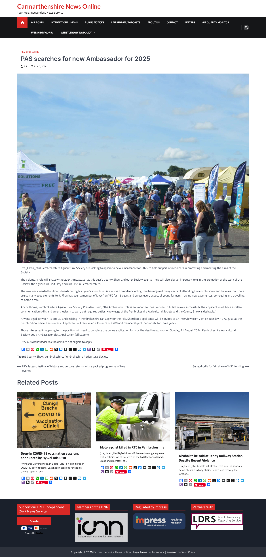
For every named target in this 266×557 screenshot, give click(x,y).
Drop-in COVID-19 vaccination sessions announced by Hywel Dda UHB (50, 455)
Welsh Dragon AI (42, 32)
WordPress (188, 552)
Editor (27, 66)
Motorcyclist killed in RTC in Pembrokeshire (132, 447)
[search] (246, 27)
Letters (190, 22)
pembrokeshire (54, 356)
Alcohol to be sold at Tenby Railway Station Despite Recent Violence (211, 458)
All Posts (37, 22)
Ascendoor (157, 552)
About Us (153, 22)
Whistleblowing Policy (76, 32)
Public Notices (94, 22)
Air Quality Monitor (215, 22)
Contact (172, 22)
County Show (35, 356)
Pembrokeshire (30, 52)
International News (64, 22)
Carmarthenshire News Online (59, 6)
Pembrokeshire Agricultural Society (86, 356)
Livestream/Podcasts (125, 22)
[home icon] (22, 22)
